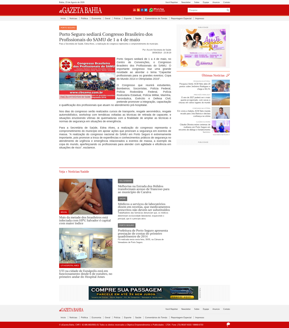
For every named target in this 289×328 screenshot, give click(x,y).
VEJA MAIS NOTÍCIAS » (221, 135)
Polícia (117, 18)
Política (84, 18)
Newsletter (186, 2)
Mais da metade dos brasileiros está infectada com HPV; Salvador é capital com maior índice (85, 220)
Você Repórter (171, 2)
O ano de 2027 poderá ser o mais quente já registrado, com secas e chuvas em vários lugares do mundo (194, 100)
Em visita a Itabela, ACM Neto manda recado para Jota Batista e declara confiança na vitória (193, 113)
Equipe (206, 2)
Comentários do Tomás (156, 18)
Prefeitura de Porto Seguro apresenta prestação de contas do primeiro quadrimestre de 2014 (143, 233)
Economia (96, 18)
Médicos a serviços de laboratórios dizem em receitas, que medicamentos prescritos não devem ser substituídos (144, 207)
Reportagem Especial (181, 18)
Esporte (127, 18)
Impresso (199, 18)
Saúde (138, 18)
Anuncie (216, 2)
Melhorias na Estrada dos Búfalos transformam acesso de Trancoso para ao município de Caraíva (143, 189)
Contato (226, 2)
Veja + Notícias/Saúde (74, 171)
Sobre (196, 2)
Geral (107, 18)
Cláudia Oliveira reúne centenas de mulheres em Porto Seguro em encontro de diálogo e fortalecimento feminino (194, 128)
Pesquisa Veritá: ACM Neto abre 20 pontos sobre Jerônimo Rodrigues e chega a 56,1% (194, 86)
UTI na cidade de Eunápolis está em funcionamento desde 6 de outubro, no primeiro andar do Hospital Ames (85, 274)
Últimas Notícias (213, 75)
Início (63, 18)
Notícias (73, 18)
